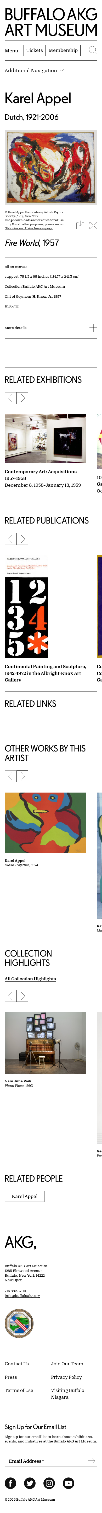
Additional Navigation (31, 70)
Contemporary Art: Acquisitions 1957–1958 (41, 475)
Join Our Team (67, 1363)
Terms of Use (19, 1390)
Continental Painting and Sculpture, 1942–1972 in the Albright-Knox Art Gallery (45, 673)
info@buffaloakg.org (22, 1295)
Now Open (13, 1280)
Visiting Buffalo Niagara (67, 1393)
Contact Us (17, 1363)
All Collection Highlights (30, 978)
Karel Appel (38, 98)
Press (11, 1377)
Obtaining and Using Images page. (29, 228)
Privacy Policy (66, 1377)
